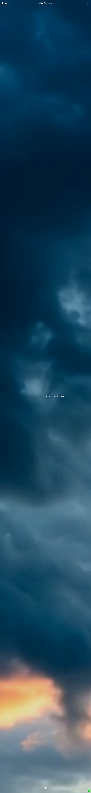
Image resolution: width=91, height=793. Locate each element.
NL (87, 3)
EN (88, 3)
